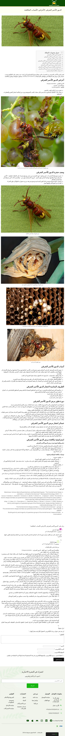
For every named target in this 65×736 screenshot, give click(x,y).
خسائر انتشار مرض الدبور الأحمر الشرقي (51, 65)
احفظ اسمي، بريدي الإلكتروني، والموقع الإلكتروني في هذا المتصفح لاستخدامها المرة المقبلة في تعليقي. (35, 655)
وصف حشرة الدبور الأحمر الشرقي (52, 57)
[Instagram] (41, 720)
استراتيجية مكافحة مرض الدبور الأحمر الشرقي (49, 67)
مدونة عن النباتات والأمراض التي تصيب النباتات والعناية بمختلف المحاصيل (42, 482)
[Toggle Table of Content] (61, 52)
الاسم (62, 646)
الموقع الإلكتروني (59, 652)
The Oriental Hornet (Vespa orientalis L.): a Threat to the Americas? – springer (39, 507)
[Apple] (32, 720)
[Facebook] (51, 720)
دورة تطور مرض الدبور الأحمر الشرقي (51, 63)
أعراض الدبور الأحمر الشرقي (54, 55)
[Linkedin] (46, 720)
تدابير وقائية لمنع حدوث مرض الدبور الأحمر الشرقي (50, 69)
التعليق (61, 634)
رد (61, 540)
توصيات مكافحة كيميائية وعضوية (54, 70)
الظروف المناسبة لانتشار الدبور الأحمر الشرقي (49, 61)
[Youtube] (27, 720)
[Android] (37, 720)
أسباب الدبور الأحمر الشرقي (54, 59)
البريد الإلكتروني (59, 649)
